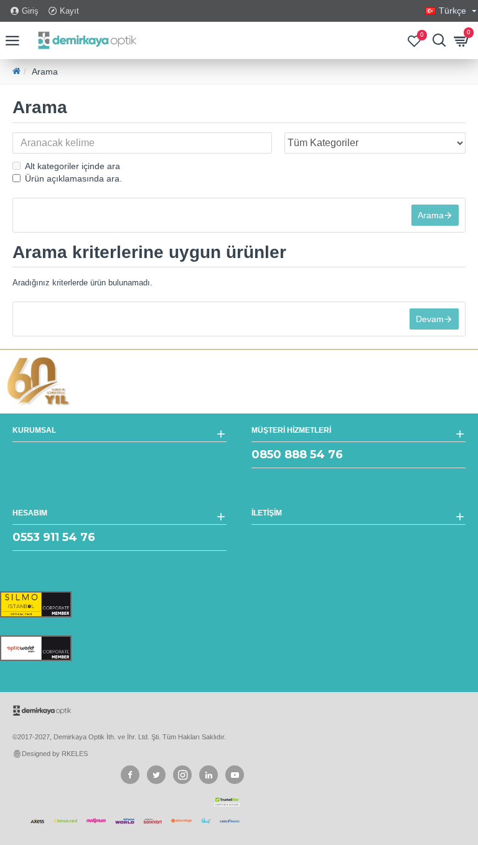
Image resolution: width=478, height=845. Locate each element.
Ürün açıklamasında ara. (73, 178)
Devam (430, 319)
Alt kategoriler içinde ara (72, 166)
